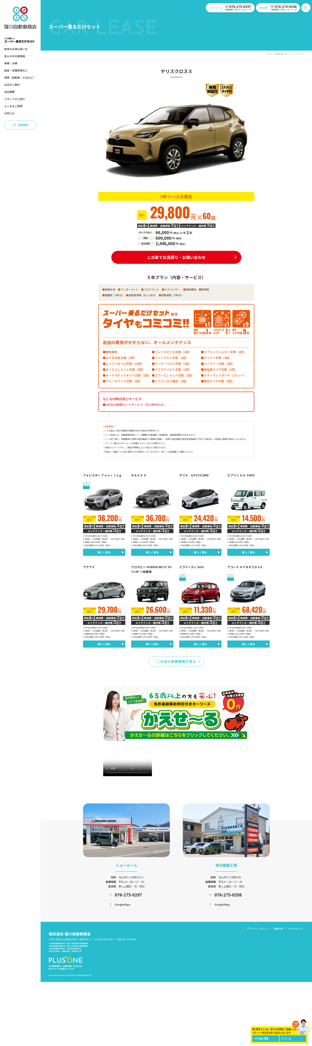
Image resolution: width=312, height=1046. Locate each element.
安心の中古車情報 (14, 56)
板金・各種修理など (16, 70)
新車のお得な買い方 (16, 49)
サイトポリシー (296, 928)
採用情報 (23, 125)
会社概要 (9, 92)
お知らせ (9, 113)
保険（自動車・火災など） (19, 77)
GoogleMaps (122, 904)
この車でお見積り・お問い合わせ (176, 257)
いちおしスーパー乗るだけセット (19, 40)
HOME (269, 53)
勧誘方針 (278, 928)
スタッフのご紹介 (14, 99)
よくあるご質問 (13, 106)
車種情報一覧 (280, 53)
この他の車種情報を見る (176, 661)
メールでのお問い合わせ (305, 7)
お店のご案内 (12, 85)
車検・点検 (10, 63)
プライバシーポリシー (258, 928)
